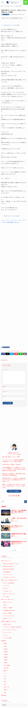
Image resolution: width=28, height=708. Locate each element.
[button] (3, 354)
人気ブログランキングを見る (12, 25)
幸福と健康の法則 (6, 571)
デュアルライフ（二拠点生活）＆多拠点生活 (12, 627)
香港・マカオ (6, 687)
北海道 (5, 646)
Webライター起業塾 (7, 613)
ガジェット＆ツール (7, 632)
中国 (5, 678)
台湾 (5, 684)
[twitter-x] (12, 496)
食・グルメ (5, 635)
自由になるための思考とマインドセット (11, 563)
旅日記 (4, 640)
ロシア (5, 676)
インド (5, 673)
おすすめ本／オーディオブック (9, 577)
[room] (16, 496)
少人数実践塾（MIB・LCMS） (9, 610)
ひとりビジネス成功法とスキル (10, 580)
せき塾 (4, 604)
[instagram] (14, 496)
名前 (4, 386)
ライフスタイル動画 (7, 637)
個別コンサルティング (7, 602)
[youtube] (19, 496)
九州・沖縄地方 (7, 665)
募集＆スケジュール (7, 618)
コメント (5, 369)
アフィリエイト (6, 585)
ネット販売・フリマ (7, 591)
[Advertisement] (14, 283)
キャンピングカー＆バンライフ (9, 629)
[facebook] (9, 496)
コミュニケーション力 (7, 574)
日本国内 (5, 643)
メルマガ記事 (6, 596)
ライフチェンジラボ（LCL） (9, 615)
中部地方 (6, 654)
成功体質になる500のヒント (9, 566)
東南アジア (6, 689)
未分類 (4, 695)
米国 (5, 692)
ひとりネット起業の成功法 (8, 583)
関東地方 (6, 651)
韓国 (5, 681)
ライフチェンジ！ (7, 560)
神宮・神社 (6, 668)
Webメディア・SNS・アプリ (9, 593)
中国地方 (6, 659)
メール (4, 391)
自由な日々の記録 (6, 14)
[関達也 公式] (14, 2)
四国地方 (6, 662)
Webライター (6, 588)
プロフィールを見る (14, 491)
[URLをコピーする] (25, 354)
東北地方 (6, 649)
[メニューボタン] (2, 2)
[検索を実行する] (25, 501)
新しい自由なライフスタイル (9, 621)
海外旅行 (5, 670)
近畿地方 (6, 657)
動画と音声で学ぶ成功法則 (8, 569)
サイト (4, 396)
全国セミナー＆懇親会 (7, 607)
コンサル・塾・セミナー (8, 599)
